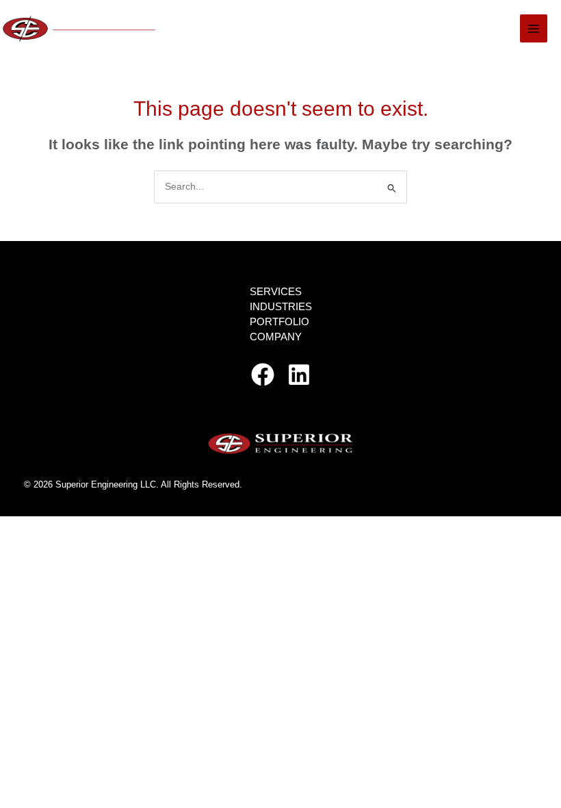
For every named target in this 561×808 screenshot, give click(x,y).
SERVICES (276, 291)
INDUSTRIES (281, 306)
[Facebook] (262, 374)
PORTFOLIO (279, 321)
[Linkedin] (299, 374)
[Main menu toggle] (534, 28)
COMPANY (276, 336)
